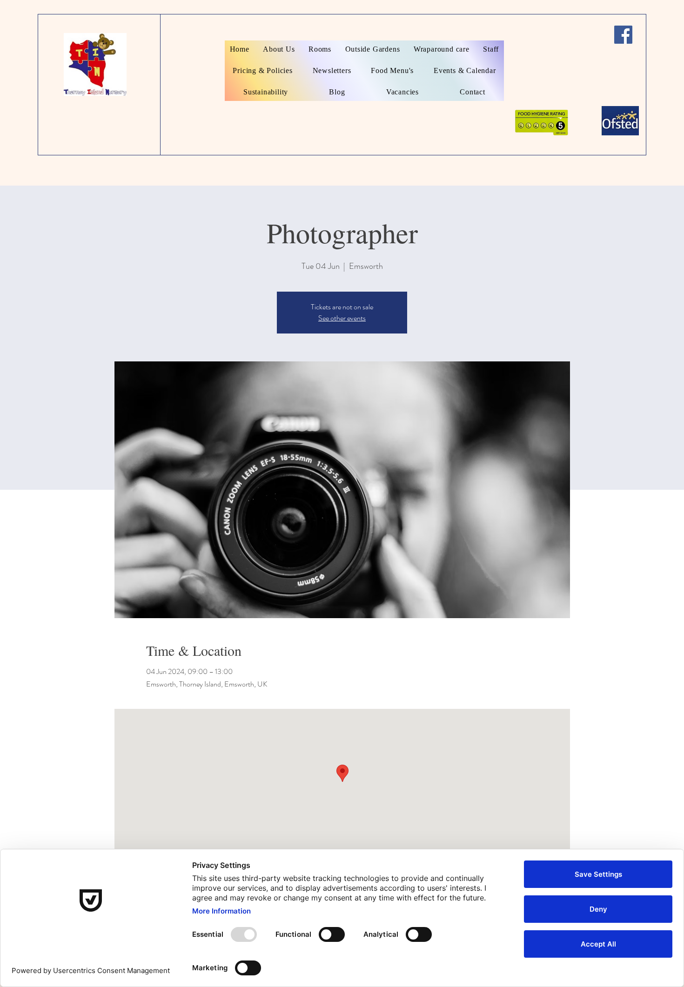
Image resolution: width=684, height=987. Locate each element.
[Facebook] (623, 35)
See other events (342, 318)
